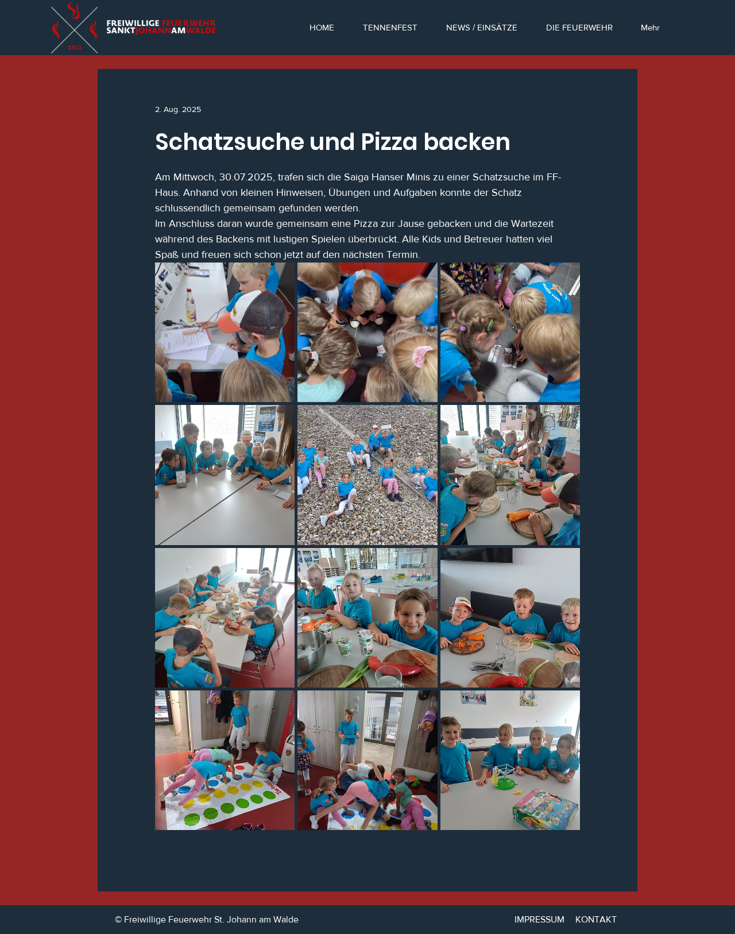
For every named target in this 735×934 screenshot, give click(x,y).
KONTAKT (596, 919)
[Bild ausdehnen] (225, 332)
